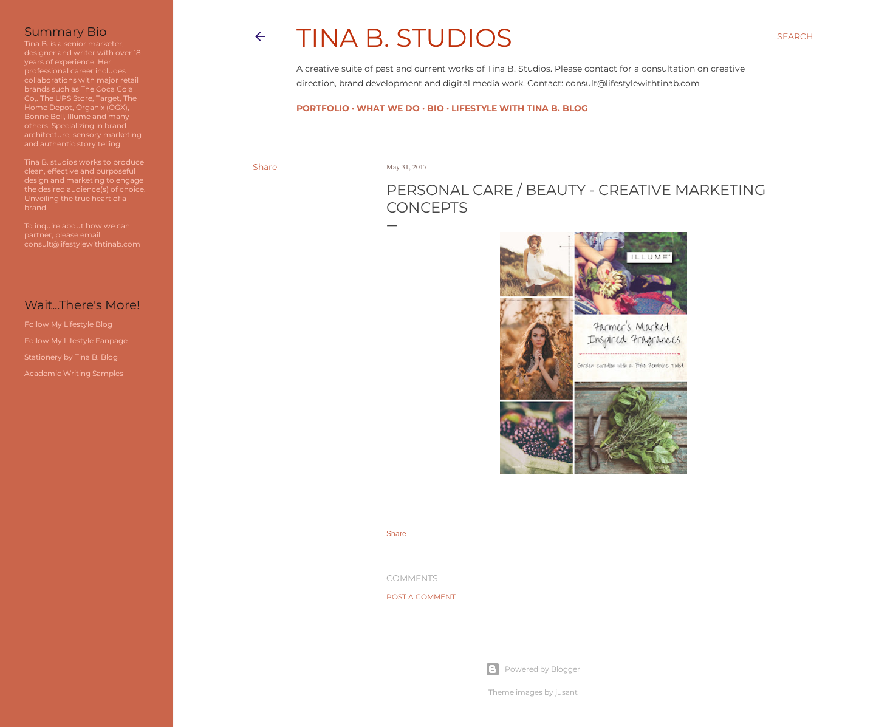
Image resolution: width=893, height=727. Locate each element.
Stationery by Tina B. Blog (71, 356)
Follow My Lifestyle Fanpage (76, 340)
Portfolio (322, 108)
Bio (435, 108)
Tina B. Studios (404, 37)
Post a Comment (421, 596)
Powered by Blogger (542, 669)
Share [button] (265, 167)
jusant (566, 692)
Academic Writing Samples (73, 373)
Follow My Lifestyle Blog (68, 324)
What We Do (388, 108)
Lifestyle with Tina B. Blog (519, 108)
